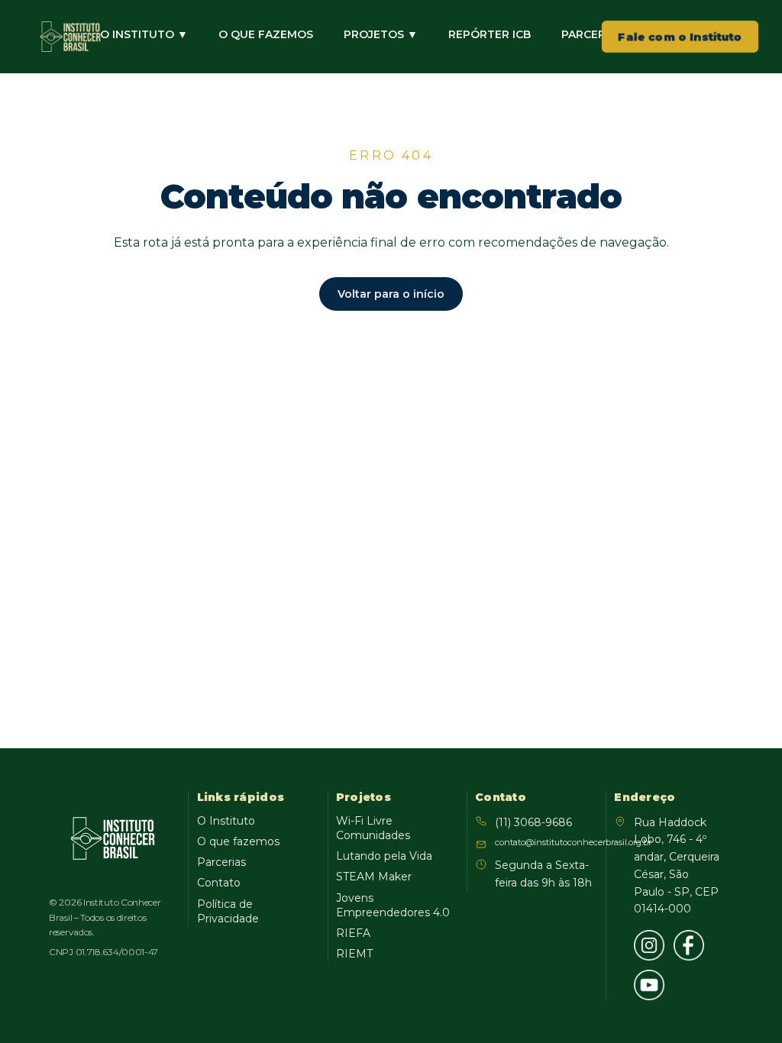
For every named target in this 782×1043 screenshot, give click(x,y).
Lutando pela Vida (384, 856)
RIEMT (354, 954)
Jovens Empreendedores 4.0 (393, 905)
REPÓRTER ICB (489, 34)
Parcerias (221, 862)
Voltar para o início (391, 294)
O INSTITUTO (144, 34)
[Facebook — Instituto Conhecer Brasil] (689, 945)
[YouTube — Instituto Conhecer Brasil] (649, 985)
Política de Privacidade (228, 911)
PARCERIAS (592, 34)
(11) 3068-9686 (533, 822)
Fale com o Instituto (680, 37)
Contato (219, 883)
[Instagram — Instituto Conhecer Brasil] (649, 945)
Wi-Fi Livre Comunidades (373, 828)
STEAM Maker (374, 876)
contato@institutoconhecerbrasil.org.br (544, 842)
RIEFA (353, 933)
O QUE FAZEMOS (265, 34)
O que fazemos (238, 841)
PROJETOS (381, 34)
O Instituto (226, 821)
